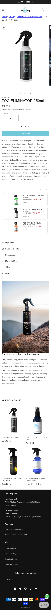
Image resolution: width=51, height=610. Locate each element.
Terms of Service (12, 564)
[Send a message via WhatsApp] (47, 596)
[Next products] (46, 189)
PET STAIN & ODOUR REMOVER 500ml (32, 224)
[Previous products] (40, 189)
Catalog (12, 17)
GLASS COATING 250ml (10, 438)
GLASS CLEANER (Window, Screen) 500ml (35, 480)
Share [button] (7, 273)
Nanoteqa (27, 607)
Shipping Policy (11, 559)
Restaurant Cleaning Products (29, 17)
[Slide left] (20, 93)
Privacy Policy (10, 548)
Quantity (5, 113)
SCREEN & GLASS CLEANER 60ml (36, 439)
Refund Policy (10, 554)
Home (4, 17)
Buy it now (25, 133)
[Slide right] (30, 93)
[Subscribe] (43, 579)
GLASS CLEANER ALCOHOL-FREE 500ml (12, 480)
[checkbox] (7, 199)
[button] (3, 9)
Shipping (13, 109)
